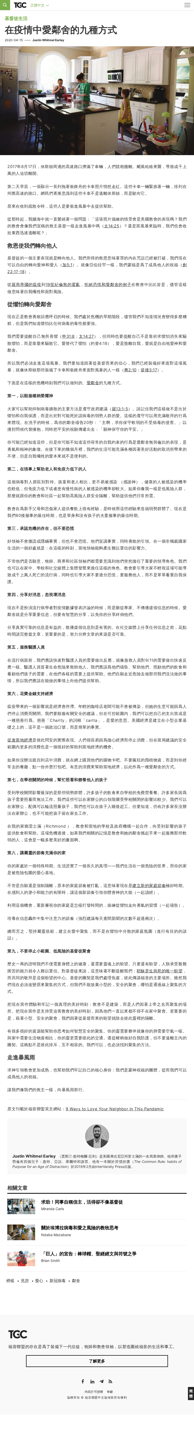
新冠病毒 (58, 1280)
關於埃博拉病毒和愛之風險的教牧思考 (79, 1227)
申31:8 (68, 336)
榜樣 (10, 1280)
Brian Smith (50, 1260)
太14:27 (86, 336)
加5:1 (67, 264)
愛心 (39, 1280)
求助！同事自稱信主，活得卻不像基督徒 (82, 1202)
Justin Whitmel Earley (48, 40)
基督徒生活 (16, 18)
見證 (25, 1280)
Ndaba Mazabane (56, 1235)
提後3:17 (149, 369)
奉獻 (110, 1392)
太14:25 (111, 225)
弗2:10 (130, 369)
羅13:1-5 (120, 408)
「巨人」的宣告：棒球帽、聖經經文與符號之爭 (89, 1253)
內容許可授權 (94, 1392)
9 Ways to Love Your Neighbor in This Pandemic (115, 1108)
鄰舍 (76, 1280)
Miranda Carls (52, 1209)
